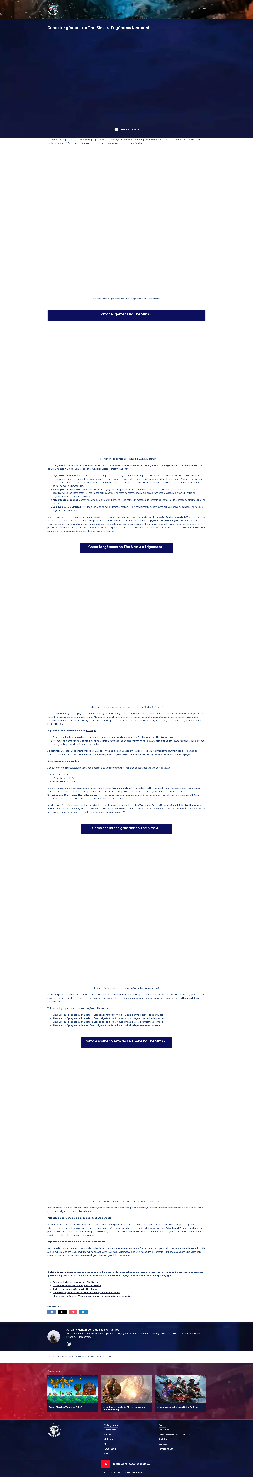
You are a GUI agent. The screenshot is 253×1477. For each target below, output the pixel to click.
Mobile (107, 1434)
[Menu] (204, 9)
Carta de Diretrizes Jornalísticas (175, 1434)
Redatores (164, 1439)
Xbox (106, 1453)
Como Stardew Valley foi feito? (65, 1407)
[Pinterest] (73, 1312)
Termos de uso (166, 1449)
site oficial (146, 1275)
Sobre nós (164, 1429)
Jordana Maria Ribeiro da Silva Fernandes (92, 1329)
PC (105, 1444)
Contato (163, 1444)
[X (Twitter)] (62, 1312)
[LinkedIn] (83, 1312)
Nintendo (108, 1439)
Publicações (110, 1429)
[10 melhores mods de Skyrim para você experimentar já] (126, 1389)
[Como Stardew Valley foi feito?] (72, 1389)
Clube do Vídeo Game (61, 1272)
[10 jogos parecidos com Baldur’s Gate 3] (180, 1389)
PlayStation (110, 1449)
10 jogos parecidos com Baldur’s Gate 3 (178, 1407)
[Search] (200, 9)
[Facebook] (51, 1312)
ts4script (91, 730)
